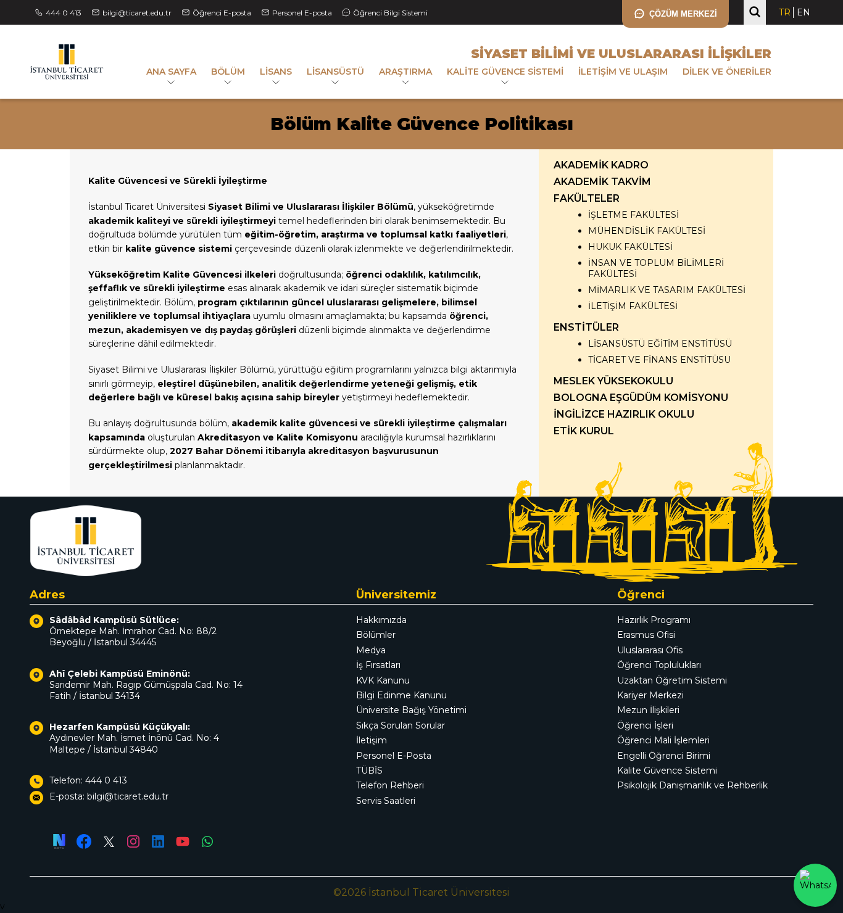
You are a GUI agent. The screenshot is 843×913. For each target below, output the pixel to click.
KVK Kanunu (383, 680)
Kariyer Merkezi (650, 695)
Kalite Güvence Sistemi (505, 71)
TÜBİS (369, 770)
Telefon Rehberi (390, 785)
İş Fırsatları (378, 665)
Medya (371, 650)
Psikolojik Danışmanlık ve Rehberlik (692, 785)
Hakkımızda (381, 620)
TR (785, 12)
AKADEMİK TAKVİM (602, 182)
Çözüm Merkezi (683, 14)
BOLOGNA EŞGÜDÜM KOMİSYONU (641, 397)
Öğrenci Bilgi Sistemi (390, 12)
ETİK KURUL (584, 431)
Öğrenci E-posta (222, 12)
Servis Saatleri (385, 800)
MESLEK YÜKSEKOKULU (613, 381)
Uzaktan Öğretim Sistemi (672, 680)
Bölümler (376, 634)
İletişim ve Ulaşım (623, 71)
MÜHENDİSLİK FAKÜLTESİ (646, 230)
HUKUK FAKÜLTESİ (630, 246)
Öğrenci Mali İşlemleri (663, 740)
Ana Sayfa (171, 71)
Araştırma (405, 71)
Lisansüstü (335, 71)
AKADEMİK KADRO (601, 165)
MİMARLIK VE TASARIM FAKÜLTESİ (666, 289)
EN (803, 12)
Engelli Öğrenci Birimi (663, 755)
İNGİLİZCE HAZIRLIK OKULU (624, 414)
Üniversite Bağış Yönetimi (411, 710)
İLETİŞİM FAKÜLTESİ (633, 306)
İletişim (371, 740)
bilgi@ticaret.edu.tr (137, 12)
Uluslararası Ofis (650, 650)
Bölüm (228, 71)
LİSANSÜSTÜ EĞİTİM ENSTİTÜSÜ (660, 343)
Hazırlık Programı (654, 620)
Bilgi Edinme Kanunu (401, 695)
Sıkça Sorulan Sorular (400, 725)
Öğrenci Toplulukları (659, 665)
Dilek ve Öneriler (727, 71)
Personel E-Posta (393, 755)
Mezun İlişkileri (648, 710)
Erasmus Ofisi (646, 634)
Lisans (276, 71)
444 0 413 (63, 12)
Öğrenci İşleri (645, 725)
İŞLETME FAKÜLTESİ (633, 214)
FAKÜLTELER (587, 198)
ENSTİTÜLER (586, 327)
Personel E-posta (302, 12)
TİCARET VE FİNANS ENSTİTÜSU (659, 359)
